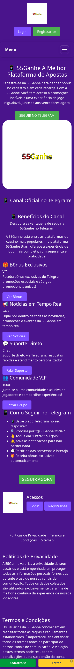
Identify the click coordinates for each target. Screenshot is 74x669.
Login (22, 31)
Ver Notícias (16, 336)
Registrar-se (46, 31)
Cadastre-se (18, 663)
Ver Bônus (15, 296)
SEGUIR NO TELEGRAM (37, 115)
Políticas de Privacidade (27, 535)
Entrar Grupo (17, 405)
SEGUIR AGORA (37, 479)
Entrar (56, 663)
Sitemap (47, 540)
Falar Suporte (17, 370)
